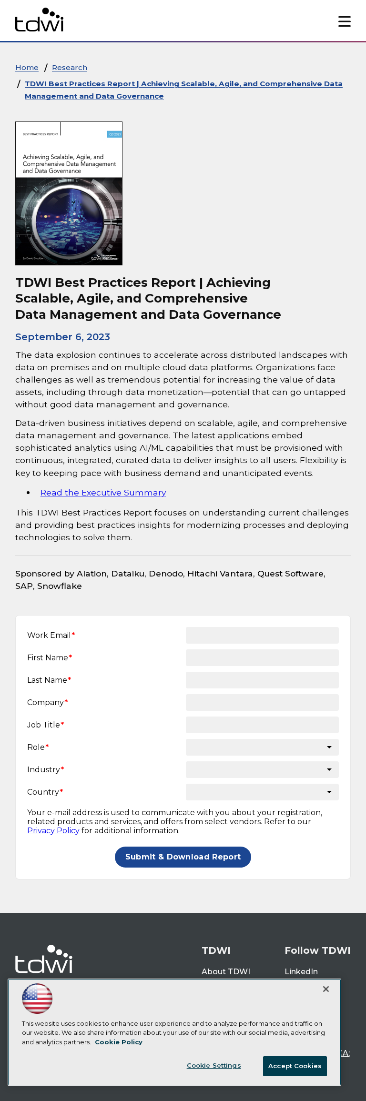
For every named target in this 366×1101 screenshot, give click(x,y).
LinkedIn (301, 971)
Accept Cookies (295, 1066)
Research (69, 67)
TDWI (216, 950)
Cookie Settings (214, 1065)
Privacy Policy (53, 830)
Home (27, 67)
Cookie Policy (118, 1042)
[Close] (325, 989)
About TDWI (226, 971)
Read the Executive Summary (103, 492)
